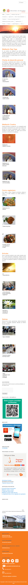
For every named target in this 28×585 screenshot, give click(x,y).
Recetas (3, 23)
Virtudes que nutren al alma (5, 98)
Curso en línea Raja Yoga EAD (13, 19)
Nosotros (8, 14)
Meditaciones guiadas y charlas (8, 21)
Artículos (8, 23)
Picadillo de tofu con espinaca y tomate (6, 246)
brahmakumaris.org (6, 547)
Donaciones (4, 16)
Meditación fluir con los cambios (6, 182)
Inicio (3, 14)
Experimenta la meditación (7, 536)
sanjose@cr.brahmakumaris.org (13, 566)
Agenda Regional (15, 23)
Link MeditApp (4, 448)
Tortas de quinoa (6, 226)
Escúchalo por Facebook (6, 480)
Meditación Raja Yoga (15, 14)
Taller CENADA (6, 337)
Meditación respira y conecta (6, 145)
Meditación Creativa (9, 124)
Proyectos (4, 19)
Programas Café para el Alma (7, 483)
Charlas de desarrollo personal (12, 60)
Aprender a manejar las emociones (5, 312)
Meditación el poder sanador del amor (5, 164)
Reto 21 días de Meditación (20, 16)
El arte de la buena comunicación (9, 488)
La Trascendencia (5, 274)
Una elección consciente (6, 542)
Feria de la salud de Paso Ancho (6, 355)
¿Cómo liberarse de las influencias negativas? (6, 293)
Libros (22, 23)
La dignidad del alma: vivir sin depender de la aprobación (6, 117)
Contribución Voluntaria (7, 553)
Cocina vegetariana (8, 190)
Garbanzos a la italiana (6, 208)
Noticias (5, 319)
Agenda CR (11, 16)
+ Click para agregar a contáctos (9, 576)
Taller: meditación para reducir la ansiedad (6, 375)
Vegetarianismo (18, 21)
